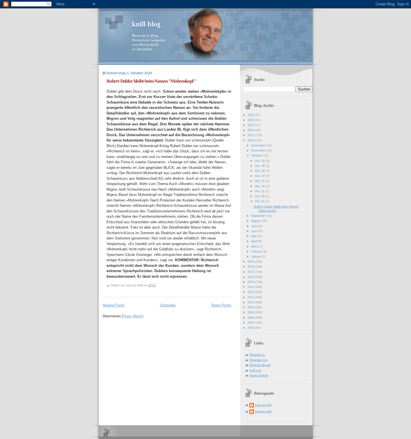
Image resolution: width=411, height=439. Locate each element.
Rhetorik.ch (257, 354)
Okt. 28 (260, 170)
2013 (251, 292)
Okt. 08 (260, 196)
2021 (251, 135)
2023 (251, 125)
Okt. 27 (260, 175)
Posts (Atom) (132, 316)
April (254, 241)
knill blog (146, 24)
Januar (256, 256)
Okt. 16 (260, 186)
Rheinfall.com (258, 360)
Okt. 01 (260, 201)
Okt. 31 (260, 160)
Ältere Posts (221, 305)
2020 (251, 140)
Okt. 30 (260, 165)
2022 (251, 130)
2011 (251, 302)
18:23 (152, 285)
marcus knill (263, 405)
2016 (251, 277)
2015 (251, 282)
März (255, 246)
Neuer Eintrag (258, 375)
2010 (251, 307)
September (259, 215)
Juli (253, 226)
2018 (251, 266)
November (258, 150)
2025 (251, 115)
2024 (251, 120)
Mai (254, 236)
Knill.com (255, 370)
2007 (251, 322)
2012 (251, 297)
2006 (251, 327)
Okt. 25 (260, 181)
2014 (251, 287)
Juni (254, 231)
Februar (257, 251)
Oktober (257, 155)
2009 (251, 312)
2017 (251, 272)
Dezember (258, 145)
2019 (251, 261)
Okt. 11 (260, 191)
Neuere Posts (114, 305)
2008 (251, 317)
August (256, 220)
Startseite (168, 305)
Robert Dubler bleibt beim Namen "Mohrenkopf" (151, 81)
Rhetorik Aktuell (259, 365)
